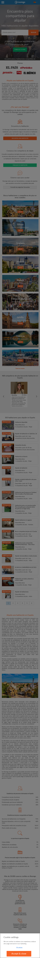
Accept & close (18, 954)
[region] (20, 945)
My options (19, 947)
